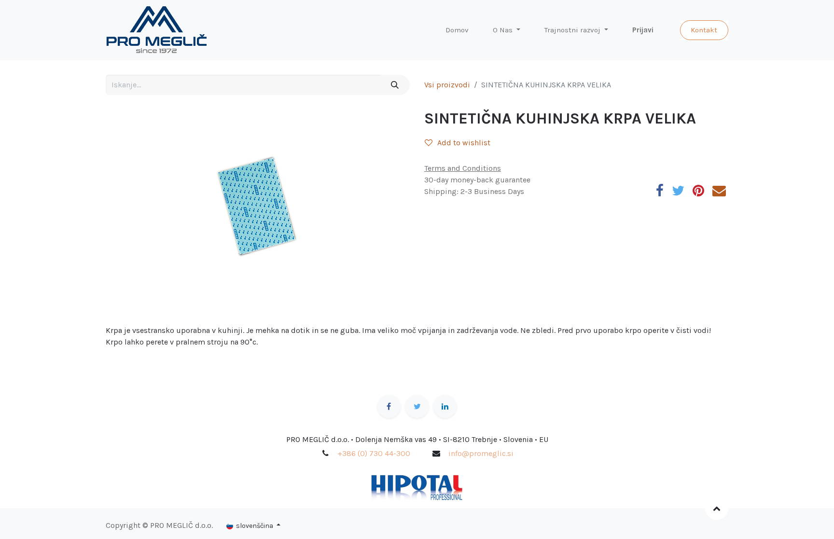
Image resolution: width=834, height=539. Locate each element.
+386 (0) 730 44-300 (373, 453)
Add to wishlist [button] (463, 142)
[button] (716, 508)
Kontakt (704, 30)
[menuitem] (457, 30)
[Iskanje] (395, 85)
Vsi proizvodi (447, 84)
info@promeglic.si (481, 453)
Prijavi (642, 30)
